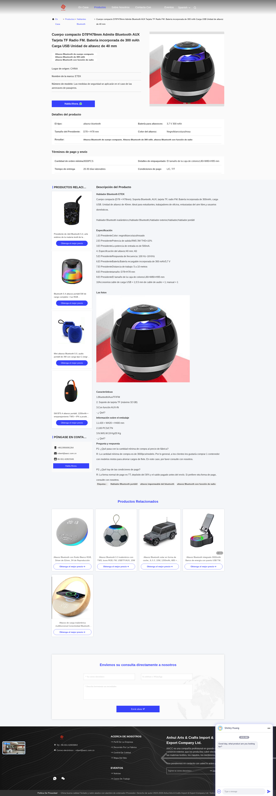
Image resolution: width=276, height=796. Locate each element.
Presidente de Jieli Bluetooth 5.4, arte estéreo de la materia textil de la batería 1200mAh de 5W (71, 237)
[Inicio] (63, 7)
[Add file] (219, 791)
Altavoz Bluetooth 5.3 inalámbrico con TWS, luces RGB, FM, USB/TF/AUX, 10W (116, 558)
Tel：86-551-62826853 (67, 745)
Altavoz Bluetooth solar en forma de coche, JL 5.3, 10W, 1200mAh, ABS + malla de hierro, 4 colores (160, 559)
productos (69, 19)
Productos (100, 7)
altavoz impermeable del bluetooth (157, 484)
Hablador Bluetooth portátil (124, 484)
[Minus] (269, 728)
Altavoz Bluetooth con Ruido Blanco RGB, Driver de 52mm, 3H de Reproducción (72, 558)
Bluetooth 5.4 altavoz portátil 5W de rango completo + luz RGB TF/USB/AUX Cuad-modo (70, 297)
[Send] (269, 791)
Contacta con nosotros (143, 9)
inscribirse (216, 771)
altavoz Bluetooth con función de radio (196, 484)
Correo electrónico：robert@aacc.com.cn (75, 750)
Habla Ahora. (72, 104)
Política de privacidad (47, 793)
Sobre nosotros (121, 7)
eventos (169, 7)
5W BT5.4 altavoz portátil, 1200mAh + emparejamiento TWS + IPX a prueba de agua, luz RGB (71, 416)
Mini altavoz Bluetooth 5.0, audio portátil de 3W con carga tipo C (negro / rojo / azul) (72, 356)
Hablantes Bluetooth (81, 21)
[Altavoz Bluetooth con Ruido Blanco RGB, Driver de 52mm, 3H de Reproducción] (72, 532)
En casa (83, 7)
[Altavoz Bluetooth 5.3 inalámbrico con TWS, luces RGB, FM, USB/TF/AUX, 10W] (116, 532)
